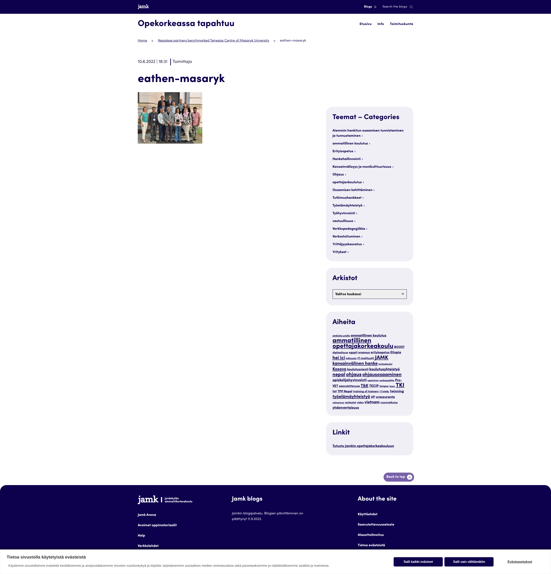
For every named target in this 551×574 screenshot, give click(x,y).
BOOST (399, 347)
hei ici (339, 358)
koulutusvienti (357, 369)
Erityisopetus (343, 151)
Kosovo (340, 370)
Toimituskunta (401, 24)
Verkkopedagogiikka (349, 229)
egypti (353, 352)
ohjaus (354, 374)
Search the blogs (394, 6)
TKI (400, 386)
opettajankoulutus (347, 182)
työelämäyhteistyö (351, 397)
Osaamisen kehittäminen (353, 190)
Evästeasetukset (520, 561)
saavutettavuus (349, 386)
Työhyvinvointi (344, 213)
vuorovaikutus (389, 403)
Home (142, 41)
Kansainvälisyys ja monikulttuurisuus (362, 167)
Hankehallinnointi (347, 159)
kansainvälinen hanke (355, 363)
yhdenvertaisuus (346, 408)
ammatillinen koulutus (350, 144)
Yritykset (340, 252)
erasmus (364, 352)
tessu (392, 386)
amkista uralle (341, 336)
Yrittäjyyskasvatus (347, 244)
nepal (339, 375)
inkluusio (351, 358)
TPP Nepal (344, 391)
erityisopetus (380, 352)
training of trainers (366, 391)
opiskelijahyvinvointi (350, 380)
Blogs (368, 6)
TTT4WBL (384, 392)
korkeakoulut (385, 364)
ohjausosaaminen (381, 375)
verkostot (350, 403)
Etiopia (395, 352)
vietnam (372, 403)
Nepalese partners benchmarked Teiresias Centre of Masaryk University (213, 41)
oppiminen (373, 380)
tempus (383, 386)
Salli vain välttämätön (469, 561)
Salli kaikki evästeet (418, 561)
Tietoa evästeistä (371, 545)
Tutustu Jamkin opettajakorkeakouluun (363, 446)
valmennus (338, 403)
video (360, 403)
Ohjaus (338, 175)
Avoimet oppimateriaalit (157, 525)
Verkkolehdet (148, 546)
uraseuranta (385, 397)
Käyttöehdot (368, 514)
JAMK (381, 358)
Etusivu (365, 24)
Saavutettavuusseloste (376, 525)
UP (373, 397)
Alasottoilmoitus (371, 535)
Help (141, 536)
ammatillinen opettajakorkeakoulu (363, 344)
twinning (397, 391)
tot (335, 391)
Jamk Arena (147, 515)
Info (381, 24)
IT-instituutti (366, 358)
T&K (364, 386)
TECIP (374, 386)
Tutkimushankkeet (347, 198)
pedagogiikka (387, 380)
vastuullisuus (343, 221)
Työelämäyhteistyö (347, 206)
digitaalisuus (340, 353)
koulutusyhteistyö (384, 369)
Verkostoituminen (346, 237)
